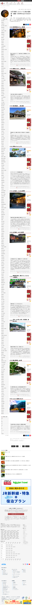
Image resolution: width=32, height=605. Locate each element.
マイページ (26, 0)
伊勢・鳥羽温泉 (3, 292)
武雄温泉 (2, 376)
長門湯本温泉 (3, 357)
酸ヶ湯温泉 (2, 39)
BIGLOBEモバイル (5, 573)
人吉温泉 (2, 393)
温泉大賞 (24, 570)
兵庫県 (14, 553)
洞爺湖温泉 (2, 34)
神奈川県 (14, 546)
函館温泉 (2, 37)
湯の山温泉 (2, 299)
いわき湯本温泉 (3, 97)
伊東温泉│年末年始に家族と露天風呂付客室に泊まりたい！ (23, 186)
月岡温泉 (5, 533)
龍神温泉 (2, 338)
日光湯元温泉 (2, 538)
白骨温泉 (2, 173)
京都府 (9, 553)
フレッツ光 (4, 584)
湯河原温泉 (2, 153)
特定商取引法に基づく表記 (5, 599)
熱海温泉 (2, 241)
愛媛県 (11, 557)
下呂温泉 (2, 275)
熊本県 (11, 559)
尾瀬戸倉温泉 (3, 129)
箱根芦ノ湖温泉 (3, 156)
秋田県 (15, 543)
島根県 (9, 555)
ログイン (30, 0)
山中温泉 (2, 228)
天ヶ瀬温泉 (2, 403)
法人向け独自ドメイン (6, 594)
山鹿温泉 (2, 398)
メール (24, 583)
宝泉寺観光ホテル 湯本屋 (19, 27)
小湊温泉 (2, 144)
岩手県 (10, 543)
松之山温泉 (2, 221)
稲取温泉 (2, 255)
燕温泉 (2, 219)
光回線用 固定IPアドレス (6, 587)
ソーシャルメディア (15, 589)
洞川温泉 (2, 330)
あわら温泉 (2, 238)
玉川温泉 (17, 537)
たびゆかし (24, 540)
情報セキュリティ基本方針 (13, 599)
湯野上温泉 (2, 105)
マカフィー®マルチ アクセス (6, 592)
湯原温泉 (2, 352)
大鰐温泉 (2, 42)
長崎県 (9, 559)
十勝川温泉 (8, 530)
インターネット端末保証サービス (16, 572)
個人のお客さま (4, 567)
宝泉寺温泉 (2, 408)
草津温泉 (16, 531)
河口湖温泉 (2, 165)
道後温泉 (2, 367)
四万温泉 (8, 532)
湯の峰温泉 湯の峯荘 (18, 105)
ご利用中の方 (24, 580)
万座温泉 (2, 124)
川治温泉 (2, 112)
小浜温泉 (2, 381)
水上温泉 (2, 136)
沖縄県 (20, 559)
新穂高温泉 (2, 279)
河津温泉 (2, 262)
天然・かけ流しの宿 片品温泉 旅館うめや (21, 320)
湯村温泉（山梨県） (4, 170)
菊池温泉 (2, 386)
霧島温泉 (2, 413)
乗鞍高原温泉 (3, 192)
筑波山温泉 (2, 139)
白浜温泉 (17, 535)
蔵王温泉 (11, 531)
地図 (28, 38)
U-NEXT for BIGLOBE (16, 576)
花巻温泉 (2, 51)
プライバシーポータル (11, 598)
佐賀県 (7, 559)
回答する (19, 0)
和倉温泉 (2, 226)
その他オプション (15, 577)
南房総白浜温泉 (3, 148)
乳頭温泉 (2, 63)
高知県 (14, 557)
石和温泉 (2, 163)
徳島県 (7, 557)
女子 (1, 423)
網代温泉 (2, 248)
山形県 (17, 543)
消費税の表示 (8, 596)
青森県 (8, 543)
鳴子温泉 (2, 531)
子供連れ (2, 433)
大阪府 (11, 553)
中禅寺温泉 (2, 114)
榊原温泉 (2, 296)
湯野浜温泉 (2, 90)
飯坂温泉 (2, 95)
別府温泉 (5, 537)
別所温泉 (2, 199)
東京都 (11, 546)
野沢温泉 (17, 532)
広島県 (14, 555)
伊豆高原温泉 (3, 250)
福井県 (11, 550)
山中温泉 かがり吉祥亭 (18, 232)
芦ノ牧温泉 (2, 93)
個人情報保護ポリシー (5, 598)
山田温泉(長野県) (3, 204)
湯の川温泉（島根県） (4, 350)
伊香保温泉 (2, 122)
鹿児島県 (18, 559)
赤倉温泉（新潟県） (4, 207)
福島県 (19, 543)
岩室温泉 (2, 211)
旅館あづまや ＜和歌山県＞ (19, 68)
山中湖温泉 (2, 168)
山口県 (16, 555)
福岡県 (5, 559)
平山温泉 (2, 396)
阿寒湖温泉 (2, 27)
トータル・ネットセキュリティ (16, 574)
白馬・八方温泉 (3, 194)
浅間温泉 (2, 175)
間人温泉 (2, 309)
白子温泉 (2, 146)
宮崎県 (15, 559)
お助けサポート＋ (15, 570)
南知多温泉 (2, 289)
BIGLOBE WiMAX (5, 574)
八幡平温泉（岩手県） (4, 49)
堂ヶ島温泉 (2, 270)
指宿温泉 (8, 539)
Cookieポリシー (17, 598)
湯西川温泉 (2, 119)
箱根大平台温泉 (3, 158)
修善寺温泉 (2, 245)
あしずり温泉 (3, 369)
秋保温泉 (2, 54)
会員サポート (25, 584)
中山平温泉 (2, 59)
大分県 (13, 559)
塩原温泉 (2, 110)
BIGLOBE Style (15, 588)
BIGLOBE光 (4, 570)
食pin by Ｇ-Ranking (25, 542)
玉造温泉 (2, 347)
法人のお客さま (4, 580)
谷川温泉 (2, 134)
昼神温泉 (2, 197)
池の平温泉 (2, 209)
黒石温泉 (2, 44)
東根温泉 (2, 85)
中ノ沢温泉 (2, 102)
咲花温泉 (2, 216)
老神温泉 (2, 127)
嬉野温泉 (2, 374)
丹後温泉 (2, 311)
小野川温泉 (2, 78)
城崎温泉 (2, 316)
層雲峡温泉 (2, 32)
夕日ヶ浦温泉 (3, 313)
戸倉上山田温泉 (3, 190)
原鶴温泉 (2, 372)
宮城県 (13, 543)
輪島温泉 (2, 236)
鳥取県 (7, 555)
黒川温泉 (8, 537)
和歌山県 (19, 553)
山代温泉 (2, 233)
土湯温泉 (2, 100)
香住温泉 (2, 323)
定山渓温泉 (2, 20)
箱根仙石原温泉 (3, 161)
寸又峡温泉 (2, 267)
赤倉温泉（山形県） (4, 73)
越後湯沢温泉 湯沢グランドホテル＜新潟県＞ (21, 276)
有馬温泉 (2, 318)
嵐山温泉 (2, 304)
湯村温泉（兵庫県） (4, 328)
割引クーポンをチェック (30, 49)
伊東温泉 (2, 243)
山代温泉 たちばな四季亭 (19, 190)
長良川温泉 (2, 284)
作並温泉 (2, 56)
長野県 (9, 548)
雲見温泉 (2, 265)
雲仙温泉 (2, 379)
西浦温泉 (2, 287)
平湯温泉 (2, 277)
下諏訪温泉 (2, 185)
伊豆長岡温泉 (3, 253)
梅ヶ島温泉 (2, 260)
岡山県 (11, 555)
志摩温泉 (2, 294)
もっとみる (6, 435)
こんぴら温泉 (3, 364)
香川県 (9, 557)
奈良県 (16, 553)
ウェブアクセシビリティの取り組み (15, 596)
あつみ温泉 (2, 76)
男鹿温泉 (2, 66)
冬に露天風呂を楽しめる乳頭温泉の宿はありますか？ (22, 394)
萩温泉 (2, 359)
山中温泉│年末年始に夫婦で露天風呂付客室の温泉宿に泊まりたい (24, 271)
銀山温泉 (2, 71)
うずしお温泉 (3, 321)
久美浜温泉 (2, 306)
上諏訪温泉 (2, 182)
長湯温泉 (2, 406)
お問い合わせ (3, 596)
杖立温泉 (2, 391)
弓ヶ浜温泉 (2, 272)
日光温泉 (2, 117)
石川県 (9, 550)
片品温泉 (2, 131)
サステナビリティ (15, 584)
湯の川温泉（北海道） (4, 25)
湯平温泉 (2, 410)
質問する (22, 0)
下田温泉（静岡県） (3, 534)
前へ (13, 446)
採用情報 (14, 587)
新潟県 (11, 548)
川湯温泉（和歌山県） (4, 335)
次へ (27, 446)
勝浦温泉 (2, 333)
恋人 (1, 428)
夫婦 (1, 418)
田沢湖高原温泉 (3, 68)
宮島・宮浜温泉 (3, 355)
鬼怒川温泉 (2, 107)
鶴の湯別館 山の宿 (17, 360)
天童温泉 (2, 83)
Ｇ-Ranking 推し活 (25, 541)
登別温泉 (2, 22)
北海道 (6, 543)
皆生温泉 (2, 342)
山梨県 (7, 548)
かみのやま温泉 (3, 80)
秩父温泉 (2, 141)
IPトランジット (5, 590)
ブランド (14, 583)
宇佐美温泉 (2, 258)
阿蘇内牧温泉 (3, 384)
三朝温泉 (2, 340)
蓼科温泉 (2, 187)
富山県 (7, 550)
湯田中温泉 (2, 202)
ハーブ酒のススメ (25, 543)
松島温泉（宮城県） (4, 61)
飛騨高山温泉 (3, 282)
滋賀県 (7, 553)
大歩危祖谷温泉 (3, 362)
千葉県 (9, 546)
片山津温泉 (2, 231)
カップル (2, 430)
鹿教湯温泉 (2, 180)
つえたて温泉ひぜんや (18, 398)
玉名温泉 (2, 389)
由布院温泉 (2, 401)
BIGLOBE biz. (5, 582)
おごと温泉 (2, 301)
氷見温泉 (2, 224)
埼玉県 (7, 546)
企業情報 (13, 580)
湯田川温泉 (2, 88)
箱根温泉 (2, 151)
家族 (1, 421)
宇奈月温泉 (17, 534)
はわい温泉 (2, 345)
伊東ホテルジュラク (17, 146)
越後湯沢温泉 (3, 214)
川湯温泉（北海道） (4, 30)
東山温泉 (8, 531)
